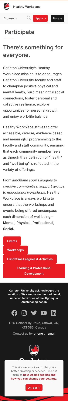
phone (39, 333)
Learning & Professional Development (34, 270)
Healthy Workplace (26, 7)
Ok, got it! (34, 387)
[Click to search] (29, 18)
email (51, 333)
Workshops (15, 250)
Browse (9, 18)
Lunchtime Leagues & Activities (30, 259)
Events (12, 241)
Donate (57, 18)
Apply (39, 18)
